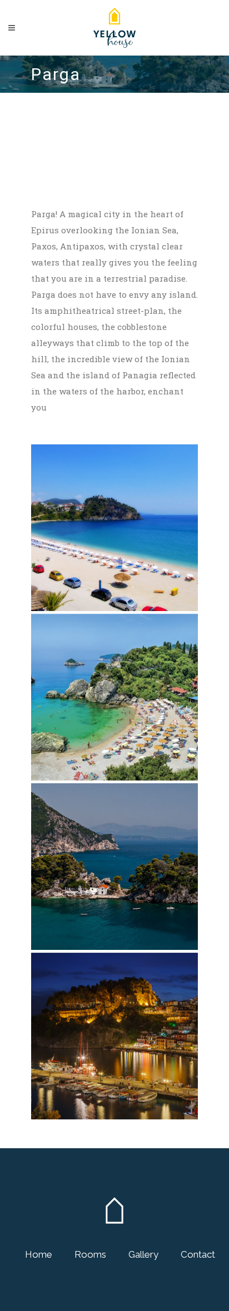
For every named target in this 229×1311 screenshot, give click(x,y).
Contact (198, 1254)
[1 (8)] (114, 1036)
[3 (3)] (114, 697)
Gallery (143, 1254)
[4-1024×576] (114, 527)
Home (38, 1254)
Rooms (90, 1254)
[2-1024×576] (114, 866)
